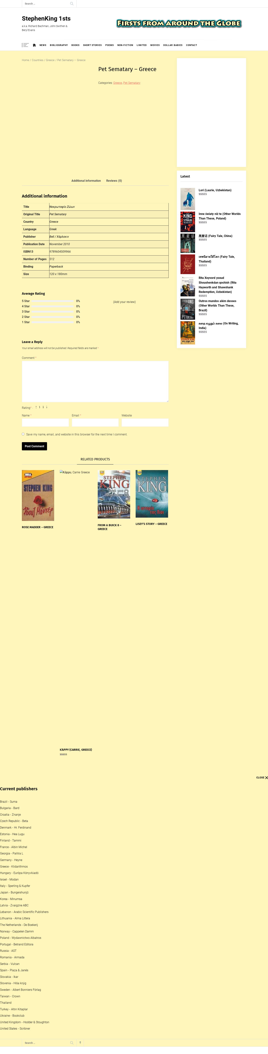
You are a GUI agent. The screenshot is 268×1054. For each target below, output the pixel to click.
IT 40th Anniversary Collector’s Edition (64, 942)
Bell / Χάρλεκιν (59, 236)
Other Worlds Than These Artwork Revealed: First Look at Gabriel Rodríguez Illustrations (93, 986)
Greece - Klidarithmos (14, 866)
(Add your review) (124, 302)
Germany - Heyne (11, 860)
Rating (27, 408)
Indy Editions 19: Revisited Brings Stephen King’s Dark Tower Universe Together (87, 971)
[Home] (34, 45)
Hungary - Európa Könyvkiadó (19, 873)
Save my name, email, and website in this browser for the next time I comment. (76, 434)
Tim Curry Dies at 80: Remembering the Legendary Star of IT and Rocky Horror (87, 913)
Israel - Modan (9, 879)
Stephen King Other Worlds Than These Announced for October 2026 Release (86, 1044)
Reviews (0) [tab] (114, 180)
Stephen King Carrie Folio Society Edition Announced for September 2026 (84, 928)
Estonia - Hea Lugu (12, 834)
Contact (191, 45)
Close (260, 777)
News (43, 45)
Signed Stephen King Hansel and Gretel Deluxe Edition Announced (80, 1030)
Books (75, 45)
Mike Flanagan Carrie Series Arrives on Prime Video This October (80, 1001)
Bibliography (59, 45)
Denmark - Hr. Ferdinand (15, 827)
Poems (109, 45)
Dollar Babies (172, 45)
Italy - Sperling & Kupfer (15, 886)
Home (25, 60)
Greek (53, 229)
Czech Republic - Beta (14, 821)
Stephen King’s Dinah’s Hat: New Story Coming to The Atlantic (78, 1015)
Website (127, 415)
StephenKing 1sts (46, 18)
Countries (37, 60)
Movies (155, 45)
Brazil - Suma (8, 801)
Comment (29, 358)
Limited (142, 45)
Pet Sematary (131, 83)
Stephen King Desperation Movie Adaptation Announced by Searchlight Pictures (88, 957)
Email (76, 415)
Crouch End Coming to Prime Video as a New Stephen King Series (80, 899)
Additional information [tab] (86, 180)
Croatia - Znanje (10, 814)
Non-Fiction (125, 45)
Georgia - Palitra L (11, 853)
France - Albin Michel (13, 847)
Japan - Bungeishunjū (14, 892)
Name (27, 415)
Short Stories (92, 45)
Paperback (56, 266)
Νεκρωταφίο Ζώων (62, 207)
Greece (50, 60)
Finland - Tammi (10, 840)
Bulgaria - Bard (9, 808)
